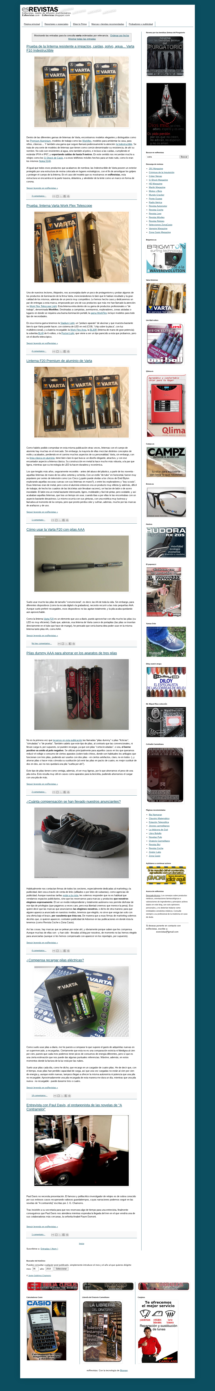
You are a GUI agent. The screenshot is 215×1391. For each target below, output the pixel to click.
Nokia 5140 (45, 161)
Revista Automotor (158, 206)
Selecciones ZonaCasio (160, 224)
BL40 (41, 333)
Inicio (81, 1243)
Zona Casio (154, 856)
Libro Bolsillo (155, 833)
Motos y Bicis (155, 191)
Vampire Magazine (158, 228)
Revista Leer (155, 213)
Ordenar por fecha (119, 35)
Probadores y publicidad (141, 24)
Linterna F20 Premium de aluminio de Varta (59, 361)
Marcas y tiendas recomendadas (107, 24)
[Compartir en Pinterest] (68, 196)
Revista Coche (156, 209)
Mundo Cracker (156, 195)
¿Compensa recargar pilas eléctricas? (55, 960)
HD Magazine (155, 183)
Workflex (86, 140)
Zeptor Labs (155, 852)
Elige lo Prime (80, 24)
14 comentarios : (40, 1095)
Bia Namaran (155, 814)
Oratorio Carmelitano (159, 841)
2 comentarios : (39, 792)
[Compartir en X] (61, 196)
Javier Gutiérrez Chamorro (39, 1275)
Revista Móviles (156, 217)
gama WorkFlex (99, 313)
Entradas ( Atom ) (49, 1248)
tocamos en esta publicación (67, 740)
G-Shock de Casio (53, 157)
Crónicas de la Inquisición (161, 172)
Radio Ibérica (155, 202)
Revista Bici (154, 844)
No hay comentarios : (42, 643)
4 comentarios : (39, 351)
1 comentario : (38, 520)
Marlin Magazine (157, 187)
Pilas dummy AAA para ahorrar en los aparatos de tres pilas (71, 653)
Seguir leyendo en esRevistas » (42, 188)
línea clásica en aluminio (42, 458)
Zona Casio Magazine (160, 232)
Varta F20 (49, 618)
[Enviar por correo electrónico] (53, 196)
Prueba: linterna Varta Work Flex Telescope (59, 206)
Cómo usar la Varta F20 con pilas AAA (55, 529)
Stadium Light (67, 323)
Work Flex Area (78, 329)
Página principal (32, 24)
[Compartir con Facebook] (64, 196)
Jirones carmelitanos (159, 826)
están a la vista (70, 895)
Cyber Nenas (155, 176)
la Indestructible (124, 144)
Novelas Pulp (155, 837)
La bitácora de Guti (158, 829)
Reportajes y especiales (56, 24)
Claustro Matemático (159, 818)
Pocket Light (67, 333)
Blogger (124, 1370)
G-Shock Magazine (158, 180)
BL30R (93, 329)
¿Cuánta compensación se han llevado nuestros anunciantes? (73, 801)
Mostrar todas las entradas (82, 39)
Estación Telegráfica (159, 822)
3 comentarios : (39, 196)
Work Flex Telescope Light (43, 306)
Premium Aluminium (40, 140)
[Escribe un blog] (57, 196)
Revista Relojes (156, 221)
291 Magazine (156, 168)
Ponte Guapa (155, 198)
